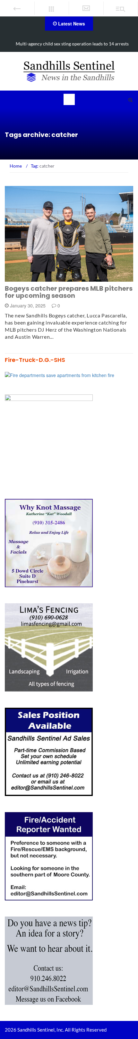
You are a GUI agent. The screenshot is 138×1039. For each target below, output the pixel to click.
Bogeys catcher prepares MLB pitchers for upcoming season (69, 292)
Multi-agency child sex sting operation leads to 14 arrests (72, 43)
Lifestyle (23, 278)
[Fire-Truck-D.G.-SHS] (59, 374)
